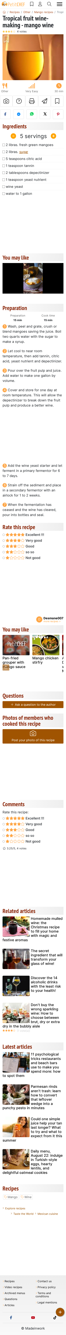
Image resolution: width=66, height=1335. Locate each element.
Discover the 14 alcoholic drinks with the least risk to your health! (46, 984)
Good (29, 546)
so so (29, 552)
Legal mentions (47, 1302)
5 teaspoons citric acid (24, 159)
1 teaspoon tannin (20, 166)
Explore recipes (15, 1208)
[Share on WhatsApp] (31, 114)
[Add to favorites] (57, 101)
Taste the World (23, 1213)
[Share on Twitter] (45, 114)
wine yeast (14, 187)
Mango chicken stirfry (45, 660)
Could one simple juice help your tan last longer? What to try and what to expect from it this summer (32, 1129)
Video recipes (13, 1287)
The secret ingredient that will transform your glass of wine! (46, 957)
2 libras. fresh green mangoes (29, 145)
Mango (13, 1197)
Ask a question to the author (35, 704)
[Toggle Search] (49, 4)
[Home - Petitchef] (4, 12)
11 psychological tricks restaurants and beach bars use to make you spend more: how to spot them (32, 1065)
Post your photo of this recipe (33, 740)
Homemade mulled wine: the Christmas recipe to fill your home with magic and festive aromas (33, 929)
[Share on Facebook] (5, 114)
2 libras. (17, 152)
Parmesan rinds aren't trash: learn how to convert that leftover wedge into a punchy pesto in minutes (32, 1097)
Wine (27, 1197)
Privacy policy (47, 1287)
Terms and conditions (43, 1295)
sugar (23, 152)
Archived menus (15, 1293)
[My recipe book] (31, 4)
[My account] (40, 4)
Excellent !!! (34, 535)
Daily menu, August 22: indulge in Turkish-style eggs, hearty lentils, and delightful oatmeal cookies (33, 1162)
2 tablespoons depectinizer (27, 173)
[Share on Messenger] (18, 114)
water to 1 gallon (19, 194)
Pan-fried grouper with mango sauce (14, 662)
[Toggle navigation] (59, 4)
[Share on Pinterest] (58, 114)
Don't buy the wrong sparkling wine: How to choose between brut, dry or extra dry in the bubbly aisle (31, 1015)
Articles (9, 1305)
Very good (33, 540)
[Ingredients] (6, 667)
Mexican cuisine (48, 1213)
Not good (32, 558)
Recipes (10, 1281)
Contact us (45, 1281)
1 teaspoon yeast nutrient (26, 180)
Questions (11, 1299)
